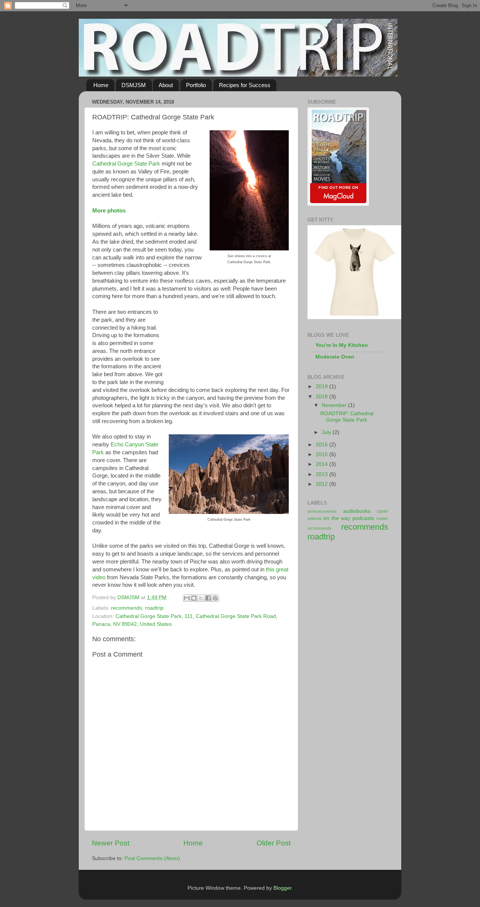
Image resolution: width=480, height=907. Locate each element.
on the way (337, 518)
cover (382, 511)
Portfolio (196, 85)
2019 (322, 386)
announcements (322, 511)
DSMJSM (134, 85)
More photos (109, 211)
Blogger (282, 888)
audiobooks (356, 511)
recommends (126, 608)
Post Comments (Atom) (152, 858)
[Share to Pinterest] (215, 598)
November (335, 405)
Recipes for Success (244, 85)
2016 (322, 444)
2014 (322, 464)
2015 (322, 454)
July (327, 432)
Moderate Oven (334, 357)
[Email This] (186, 598)
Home (100, 85)
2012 (322, 484)
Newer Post (110, 843)
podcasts (363, 518)
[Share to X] (201, 598)
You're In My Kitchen (341, 345)
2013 (322, 474)
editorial (314, 518)
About (166, 85)
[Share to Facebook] (208, 598)
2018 (322, 396)
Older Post (273, 843)
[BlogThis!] (194, 598)
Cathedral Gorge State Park (126, 164)
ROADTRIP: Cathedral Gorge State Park (347, 416)
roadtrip (154, 608)
